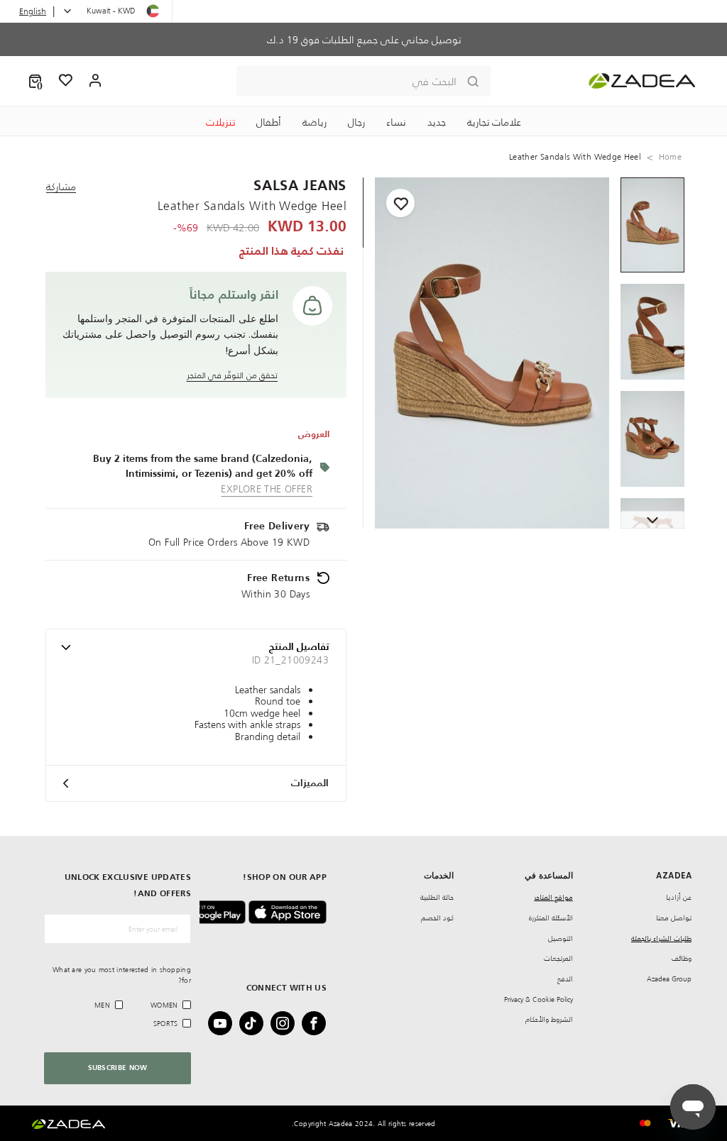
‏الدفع (565, 979)
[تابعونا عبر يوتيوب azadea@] (224, 1023)
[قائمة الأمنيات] (66, 81)
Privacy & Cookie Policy (538, 999)
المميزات (310, 783)
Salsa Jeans (299, 187)
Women (164, 1005)
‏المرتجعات (558, 958)
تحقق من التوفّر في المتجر (232, 375)
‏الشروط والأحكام (549, 1019)
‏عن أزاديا (679, 897)
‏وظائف (682, 958)
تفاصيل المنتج (299, 647)
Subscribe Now (118, 1067)
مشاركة (61, 186)
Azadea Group (669, 979)
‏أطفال (268, 122)
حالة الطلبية (437, 897)
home (670, 156)
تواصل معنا (674, 918)
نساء (396, 122)
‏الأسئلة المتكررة (551, 918)
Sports (165, 1023)
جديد (436, 122)
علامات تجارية (494, 122)
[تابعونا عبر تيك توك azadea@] (255, 1023)
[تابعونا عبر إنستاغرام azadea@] (286, 1023)
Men (102, 1005)
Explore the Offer (266, 489)
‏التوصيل (560, 938)
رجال (356, 122)
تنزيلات (220, 122)
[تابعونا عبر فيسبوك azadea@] (318, 1023)
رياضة (314, 122)
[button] (35, 81)
